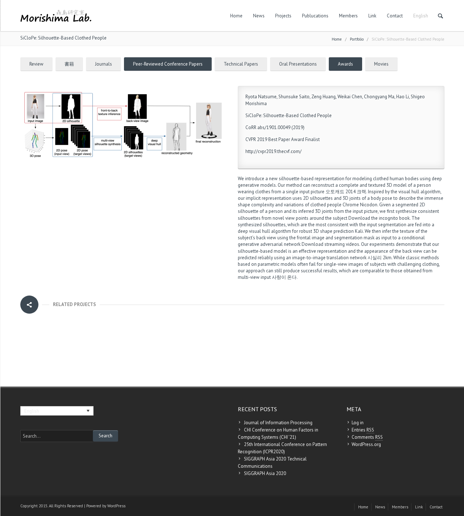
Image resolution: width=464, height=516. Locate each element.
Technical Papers (241, 64)
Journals (103, 64)
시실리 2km (380, 258)
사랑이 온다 (284, 277)
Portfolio (357, 39)
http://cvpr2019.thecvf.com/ (273, 151)
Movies (381, 64)
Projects (283, 16)
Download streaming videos (330, 244)
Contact (395, 16)
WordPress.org (366, 444)
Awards (345, 64)
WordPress (116, 505)
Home (236, 16)
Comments (367, 437)
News (259, 16)
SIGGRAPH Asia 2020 (265, 473)
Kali (359, 231)
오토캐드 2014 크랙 (346, 192)
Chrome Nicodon (360, 205)
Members (348, 16)
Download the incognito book (379, 218)
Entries (363, 430)
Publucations (315, 16)
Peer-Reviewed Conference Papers (168, 64)
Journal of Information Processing (278, 423)
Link (372, 16)
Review (36, 64)
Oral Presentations (298, 64)
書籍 (69, 64)
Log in (358, 423)
